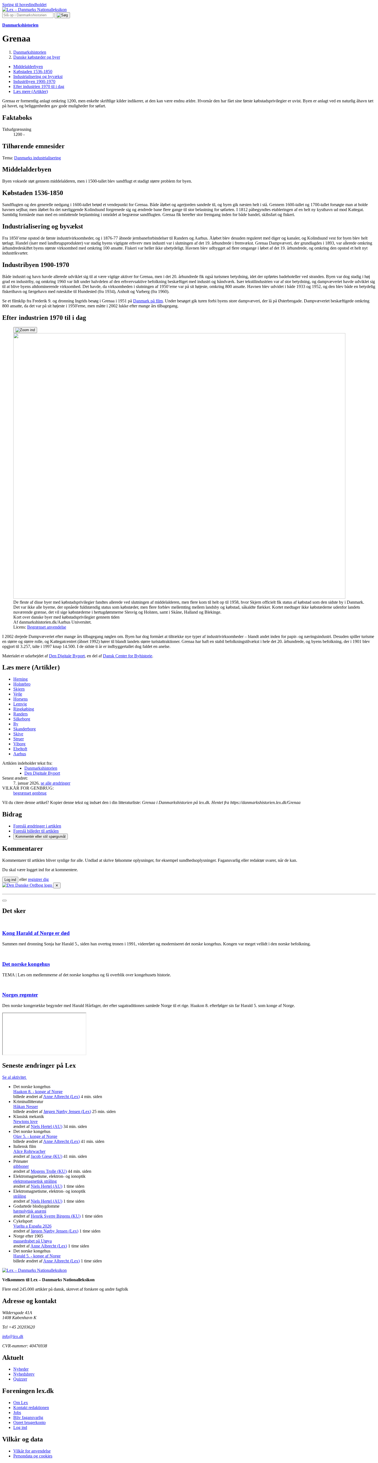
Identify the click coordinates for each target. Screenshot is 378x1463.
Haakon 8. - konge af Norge (38, 1091)
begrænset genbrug (29, 793)
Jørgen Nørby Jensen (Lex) (67, 1111)
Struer (18, 738)
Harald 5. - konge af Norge (37, 1256)
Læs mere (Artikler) (30, 91)
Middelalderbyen (28, 66)
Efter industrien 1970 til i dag (38, 86)
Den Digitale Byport (67, 655)
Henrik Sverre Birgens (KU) (56, 1216)
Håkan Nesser (25, 1106)
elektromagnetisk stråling (35, 1181)
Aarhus (19, 753)
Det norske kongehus (26, 964)
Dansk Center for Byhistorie (127, 655)
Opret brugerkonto (29, 1422)
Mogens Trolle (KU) (49, 1171)
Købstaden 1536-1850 (32, 71)
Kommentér (40, 836)
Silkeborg (21, 719)
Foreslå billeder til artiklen (36, 831)
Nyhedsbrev (24, 1374)
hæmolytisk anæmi (29, 1211)
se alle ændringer (55, 783)
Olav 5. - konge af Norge (35, 1136)
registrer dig (38, 879)
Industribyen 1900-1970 (34, 81)
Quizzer (20, 1379)
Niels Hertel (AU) (46, 1126)
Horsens (20, 699)
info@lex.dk (12, 1336)
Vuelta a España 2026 (32, 1226)
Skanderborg (24, 729)
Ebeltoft (20, 748)
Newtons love (25, 1121)
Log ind (20, 1427)
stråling (19, 1196)
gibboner (21, 1166)
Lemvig (20, 704)
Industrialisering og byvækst (38, 76)
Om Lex (20, 1402)
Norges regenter (20, 995)
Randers (20, 714)
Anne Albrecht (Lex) (61, 1096)
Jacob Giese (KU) (46, 1156)
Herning (20, 679)
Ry (15, 724)
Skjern (19, 689)
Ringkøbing (23, 709)
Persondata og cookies (32, 1456)
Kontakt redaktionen (31, 1407)
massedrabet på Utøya (32, 1241)
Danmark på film (148, 301)
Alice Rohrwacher (29, 1151)
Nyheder (21, 1369)
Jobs (17, 1412)
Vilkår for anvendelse (32, 1451)
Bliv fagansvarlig (28, 1417)
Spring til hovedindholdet (24, 4)
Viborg (19, 743)
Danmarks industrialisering (37, 157)
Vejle (17, 694)
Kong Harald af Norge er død (36, 933)
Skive (18, 734)
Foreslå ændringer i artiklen (37, 826)
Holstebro (21, 684)
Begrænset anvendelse (46, 627)
